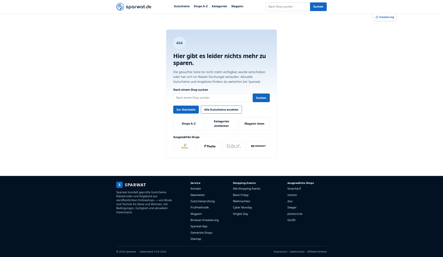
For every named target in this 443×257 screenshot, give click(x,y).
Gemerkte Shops (202, 233)
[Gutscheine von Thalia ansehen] (209, 146)
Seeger (292, 207)
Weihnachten (241, 201)
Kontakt (196, 188)
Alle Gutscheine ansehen (221, 109)
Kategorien (219, 6)
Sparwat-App (199, 226)
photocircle (294, 214)
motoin (292, 195)
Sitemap (196, 239)
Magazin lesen (254, 123)
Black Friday (240, 195)
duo (290, 201)
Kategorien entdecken (221, 123)
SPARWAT (132, 185)
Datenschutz (297, 251)
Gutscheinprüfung (203, 201)
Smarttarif (294, 188)
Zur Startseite (186, 109)
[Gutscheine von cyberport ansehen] (258, 146)
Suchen (318, 6)
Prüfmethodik (200, 207)
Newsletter (198, 195)
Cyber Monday (242, 207)
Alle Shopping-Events (246, 188)
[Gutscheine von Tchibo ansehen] (184, 146)
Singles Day (240, 214)
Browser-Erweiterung (205, 220)
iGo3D (291, 220)
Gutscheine (182, 6)
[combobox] (288, 6)
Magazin (237, 6)
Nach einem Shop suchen (190, 90)
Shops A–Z (201, 6)
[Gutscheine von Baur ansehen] (233, 146)
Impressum (280, 251)
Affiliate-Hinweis (317, 251)
